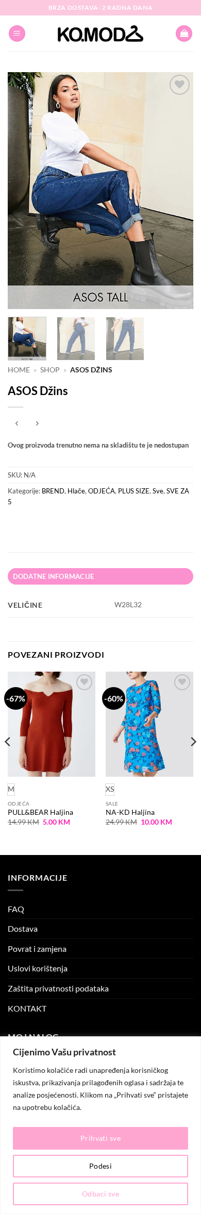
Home (19, 370)
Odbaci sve (100, 1193)
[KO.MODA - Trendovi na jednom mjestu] (100, 33)
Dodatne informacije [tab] (53, 576)
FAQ (16, 909)
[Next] (176, 190)
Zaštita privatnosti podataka (58, 988)
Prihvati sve (100, 1138)
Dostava (23, 928)
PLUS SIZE (133, 491)
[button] (17, 33)
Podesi (100, 1165)
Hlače (76, 491)
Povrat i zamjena (37, 948)
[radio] (110, 789)
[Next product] (17, 424)
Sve (158, 491)
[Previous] (24, 190)
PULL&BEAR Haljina (40, 812)
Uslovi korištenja (38, 968)
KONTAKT (27, 1008)
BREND (53, 491)
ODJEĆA (101, 491)
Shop (50, 370)
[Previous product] (37, 424)
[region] (100, 1125)
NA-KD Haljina (130, 812)
